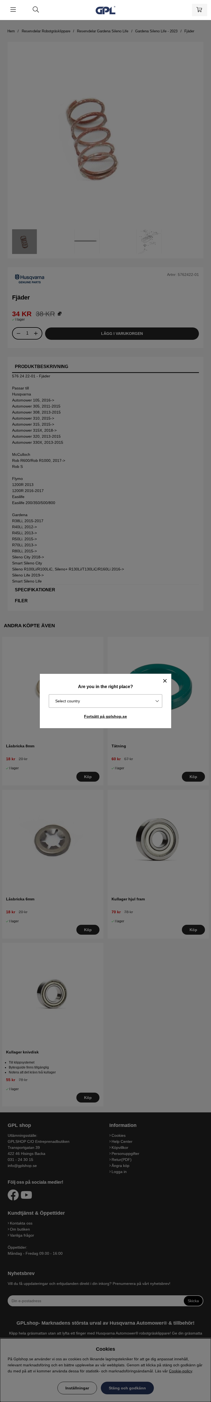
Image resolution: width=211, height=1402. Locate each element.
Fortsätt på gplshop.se (105, 716)
